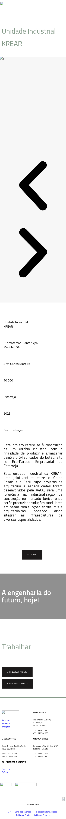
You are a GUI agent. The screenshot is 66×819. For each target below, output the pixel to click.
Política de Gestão (23, 815)
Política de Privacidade (43, 815)
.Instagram (6, 726)
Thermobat (6, 769)
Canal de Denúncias (23, 811)
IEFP (9, 811)
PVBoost (5, 772)
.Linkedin (6, 723)
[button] (63, 7)
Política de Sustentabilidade (46, 811)
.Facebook (6, 720)
